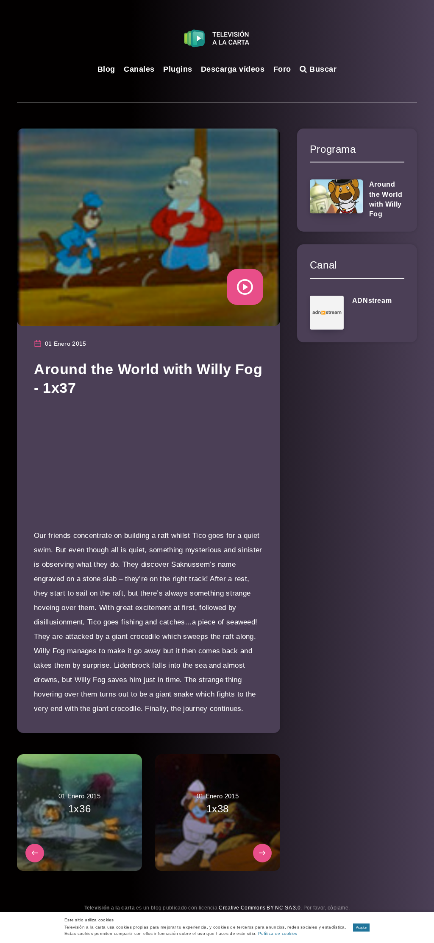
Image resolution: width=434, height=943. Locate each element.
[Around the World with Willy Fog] (336, 196)
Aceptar (361, 927)
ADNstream (372, 300)
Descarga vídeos (233, 69)
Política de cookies (278, 933)
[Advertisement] (148, 469)
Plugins (177, 69)
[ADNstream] (327, 313)
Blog (106, 69)
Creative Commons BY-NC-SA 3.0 (259, 908)
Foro (282, 69)
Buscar (322, 69)
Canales (139, 69)
